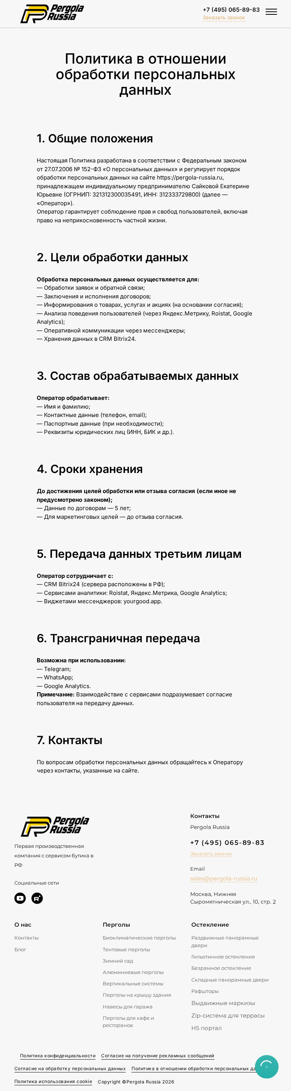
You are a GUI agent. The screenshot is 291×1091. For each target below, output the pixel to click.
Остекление (210, 924)
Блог (20, 949)
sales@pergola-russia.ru (223, 878)
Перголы (116, 924)
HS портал (206, 1028)
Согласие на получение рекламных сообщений (157, 1055)
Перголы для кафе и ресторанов (128, 1022)
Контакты (26, 938)
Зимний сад (118, 961)
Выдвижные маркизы (223, 1003)
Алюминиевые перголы (133, 972)
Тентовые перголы (126, 949)
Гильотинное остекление (223, 957)
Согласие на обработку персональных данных (70, 1068)
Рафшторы (205, 991)
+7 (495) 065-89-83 (231, 9)
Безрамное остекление (221, 968)
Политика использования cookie (53, 1081)
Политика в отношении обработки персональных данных (199, 1068)
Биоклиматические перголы (139, 938)
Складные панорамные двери (230, 980)
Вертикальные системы (133, 983)
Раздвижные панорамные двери (225, 941)
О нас (22, 924)
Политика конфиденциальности (58, 1055)
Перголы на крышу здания (137, 995)
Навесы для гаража (128, 1007)
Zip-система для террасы (228, 1015)
